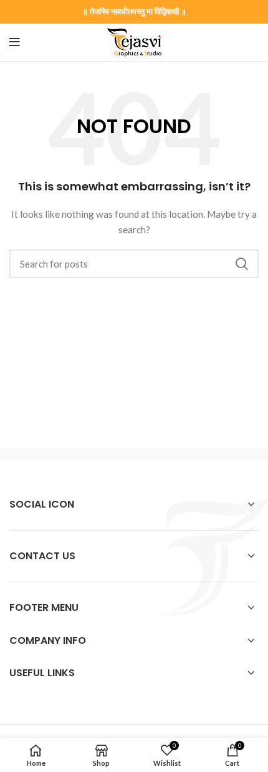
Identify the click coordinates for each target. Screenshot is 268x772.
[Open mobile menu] (14, 42)
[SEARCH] (241, 263)
